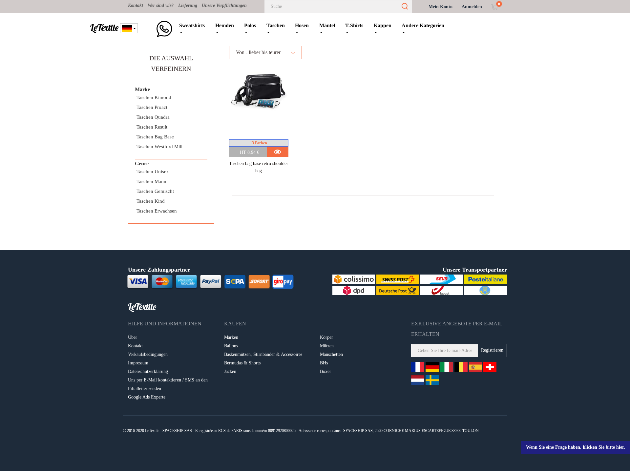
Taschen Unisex (152, 171)
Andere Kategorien (423, 25)
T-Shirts (354, 25)
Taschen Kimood (153, 97)
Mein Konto (440, 6)
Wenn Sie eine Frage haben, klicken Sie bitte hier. (575, 447)
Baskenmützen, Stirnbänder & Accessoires (263, 354)
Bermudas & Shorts (242, 362)
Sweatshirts (192, 25)
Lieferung (187, 5)
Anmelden (472, 6)
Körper (326, 337)
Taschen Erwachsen (156, 211)
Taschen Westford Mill (159, 146)
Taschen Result (151, 127)
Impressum (138, 362)
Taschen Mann (151, 181)
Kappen (382, 25)
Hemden (224, 25)
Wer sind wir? (161, 5)
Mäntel (327, 25)
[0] (494, 6)
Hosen (302, 25)
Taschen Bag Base (155, 136)
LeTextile (104, 27)
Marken (231, 337)
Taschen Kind (150, 201)
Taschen (275, 25)
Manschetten (331, 354)
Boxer (325, 371)
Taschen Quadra (153, 117)
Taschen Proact (151, 107)
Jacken (230, 371)
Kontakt (135, 5)
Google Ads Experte (146, 397)
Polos (250, 25)
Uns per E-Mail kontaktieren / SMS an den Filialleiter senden (168, 384)
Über (132, 337)
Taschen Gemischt (155, 191)
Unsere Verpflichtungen (224, 5)
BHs (324, 362)
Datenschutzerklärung (148, 371)
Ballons (231, 345)
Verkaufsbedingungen (148, 354)
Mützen (327, 345)
